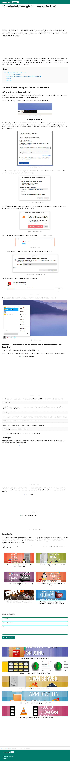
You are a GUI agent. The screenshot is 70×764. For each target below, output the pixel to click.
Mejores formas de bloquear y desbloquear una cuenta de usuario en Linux (17, 546)
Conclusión (9, 80)
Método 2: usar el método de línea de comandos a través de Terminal (23, 76)
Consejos (8, 78)
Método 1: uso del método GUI (13, 74)
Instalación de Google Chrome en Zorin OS (15, 72)
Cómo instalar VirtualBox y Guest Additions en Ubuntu (54, 547)
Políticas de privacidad (8, 756)
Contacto (5, 758)
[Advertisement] (35, 18)
